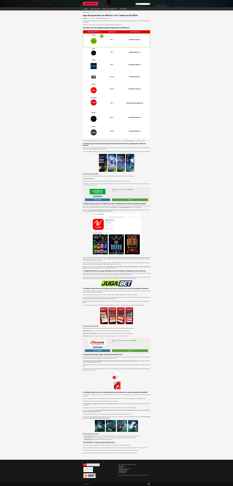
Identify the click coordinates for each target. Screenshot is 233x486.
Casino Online (123, 8)
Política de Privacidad (123, 470)
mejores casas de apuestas (93, 140)
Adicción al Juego (122, 472)
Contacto (121, 467)
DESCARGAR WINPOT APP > (135, 52)
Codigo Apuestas (86, 12)
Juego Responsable (123, 471)
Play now (130, 199)
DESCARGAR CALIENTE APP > (135, 88)
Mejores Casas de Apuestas (110, 8)
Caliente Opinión (97, 350)
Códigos (86, 8)
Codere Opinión (97, 199)
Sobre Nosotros (122, 466)
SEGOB (142, 305)
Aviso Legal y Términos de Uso (125, 468)
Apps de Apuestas (95, 8)
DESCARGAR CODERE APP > (135, 39)
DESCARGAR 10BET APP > (134, 76)
